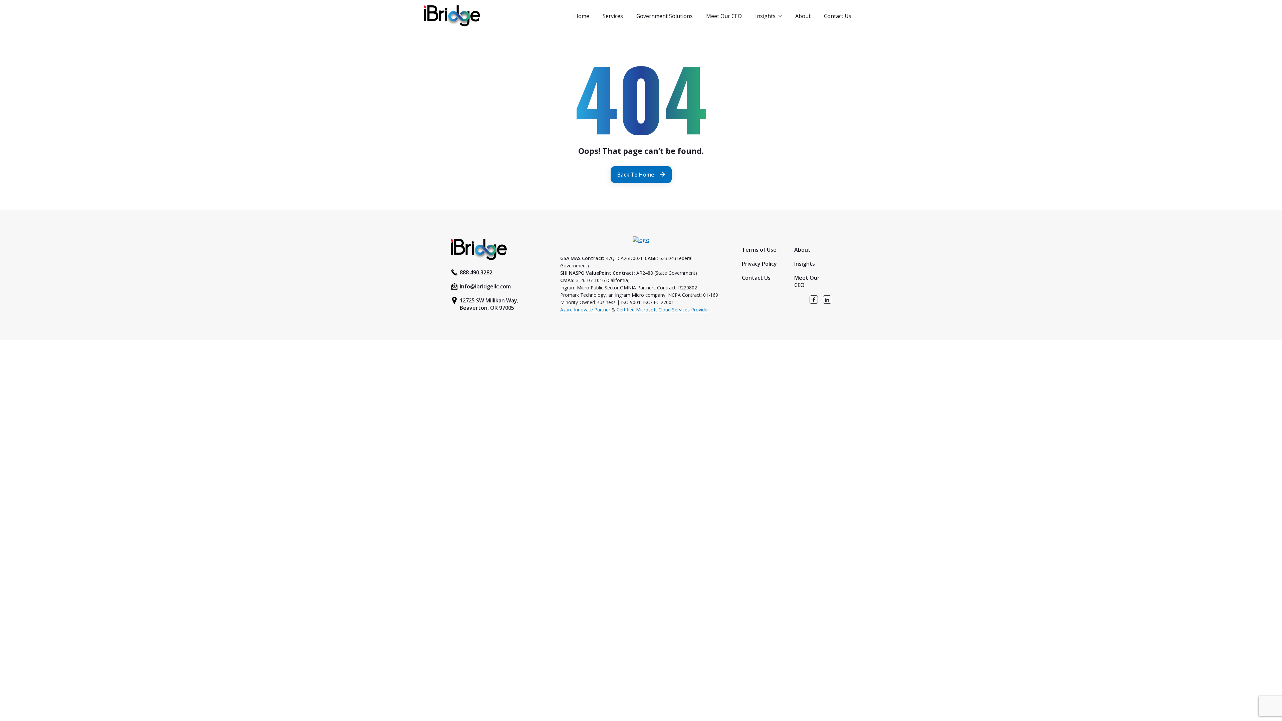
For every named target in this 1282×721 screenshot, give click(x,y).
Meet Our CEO (724, 16)
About (803, 16)
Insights (765, 16)
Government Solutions (664, 16)
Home (581, 16)
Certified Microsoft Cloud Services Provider (663, 309)
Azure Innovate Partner (585, 309)
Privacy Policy (759, 263)
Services (613, 16)
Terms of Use (759, 249)
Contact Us (837, 16)
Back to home (635, 174)
